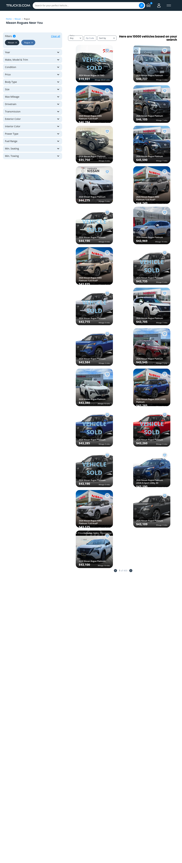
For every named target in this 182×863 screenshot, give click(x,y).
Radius (72, 35)
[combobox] (106, 38)
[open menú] (169, 5)
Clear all (55, 36)
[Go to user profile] (159, 5)
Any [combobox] (71, 38)
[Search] (141, 5)
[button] (12, 42)
